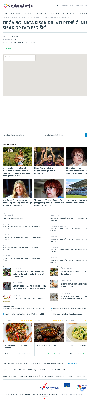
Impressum (43, 370)
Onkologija (54, 247)
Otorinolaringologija (58, 226)
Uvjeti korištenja (19, 370)
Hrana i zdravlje (68, 14)
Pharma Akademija (47, 376)
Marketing (32, 370)
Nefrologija (54, 215)
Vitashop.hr (23, 376)
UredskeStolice (60, 376)
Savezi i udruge (8, 215)
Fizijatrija (6, 245)
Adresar (37, 17)
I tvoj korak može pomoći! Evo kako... (29, 298)
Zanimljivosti (15, 14)
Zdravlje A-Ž (41, 14)
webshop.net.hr (82, 376)
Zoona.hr (71, 376)
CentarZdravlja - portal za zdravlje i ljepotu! (17, 17)
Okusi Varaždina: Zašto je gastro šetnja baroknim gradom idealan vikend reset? (29, 287)
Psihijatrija (6, 224)
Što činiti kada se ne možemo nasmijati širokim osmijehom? (24, 308)
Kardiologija (54, 236)
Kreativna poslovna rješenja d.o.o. (71, 394)
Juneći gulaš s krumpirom (47, 345)
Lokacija (8, 49)
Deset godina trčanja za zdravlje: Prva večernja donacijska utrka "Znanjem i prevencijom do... (28, 274)
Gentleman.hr (33, 376)
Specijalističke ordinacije (50, 17)
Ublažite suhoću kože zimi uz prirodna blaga (67, 314)
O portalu (6, 370)
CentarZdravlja (18, 5)
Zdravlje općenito (67, 293)
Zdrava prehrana (66, 268)
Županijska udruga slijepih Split (13, 218)
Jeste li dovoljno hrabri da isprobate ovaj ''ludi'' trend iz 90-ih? (25, 314)
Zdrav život (28, 14)
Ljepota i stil (54, 14)
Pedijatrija (6, 234)
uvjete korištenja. (71, 364)
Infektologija (65, 17)
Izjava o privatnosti (58, 370)
